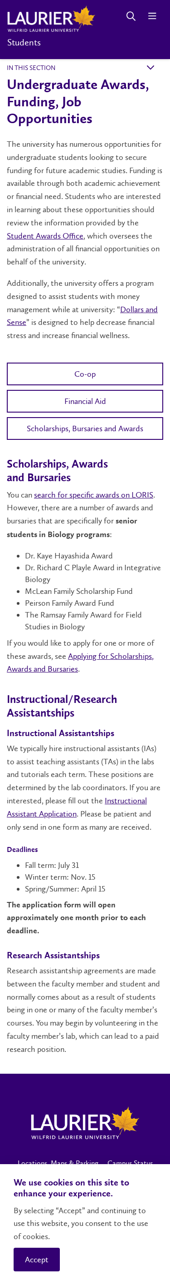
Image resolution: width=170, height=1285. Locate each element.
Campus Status (130, 1163)
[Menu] (152, 16)
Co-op (85, 374)
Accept (37, 1260)
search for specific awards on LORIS (93, 495)
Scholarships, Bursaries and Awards (85, 428)
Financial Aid (85, 401)
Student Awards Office (45, 236)
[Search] (131, 16)
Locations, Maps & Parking (58, 1163)
